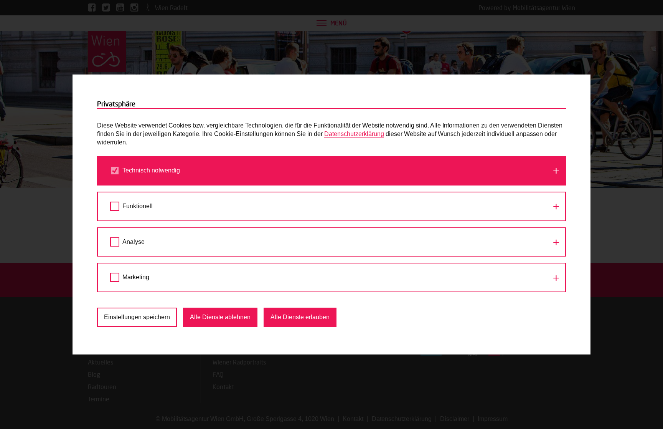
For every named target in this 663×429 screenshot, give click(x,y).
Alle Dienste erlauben (300, 317)
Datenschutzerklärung (354, 134)
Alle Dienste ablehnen (220, 317)
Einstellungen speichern (137, 317)
